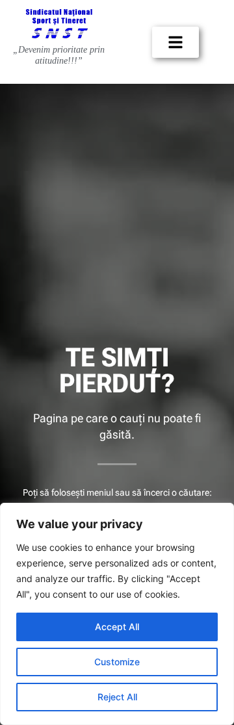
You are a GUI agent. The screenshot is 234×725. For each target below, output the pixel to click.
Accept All (117, 626)
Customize (117, 661)
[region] (117, 614)
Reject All (117, 696)
